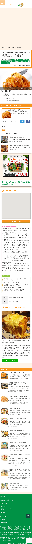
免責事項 (2, 519)
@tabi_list (5, 506)
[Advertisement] (16, 27)
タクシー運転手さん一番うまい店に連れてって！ (15, 61)
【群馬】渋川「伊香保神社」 (16, 137)
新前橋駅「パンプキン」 (12, 98)
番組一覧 (4, 503)
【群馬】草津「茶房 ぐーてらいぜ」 (18, 145)
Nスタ (13, 59)
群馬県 (3, 130)
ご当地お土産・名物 (7, 500)
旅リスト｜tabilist (7, 509)
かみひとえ (18, 59)
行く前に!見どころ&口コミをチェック (16, 100)
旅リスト (12, 543)
